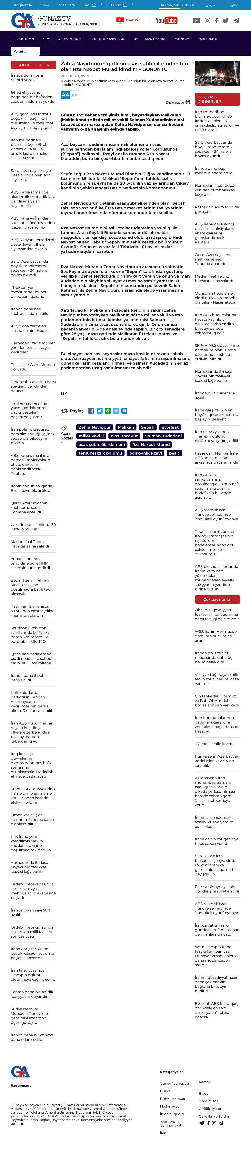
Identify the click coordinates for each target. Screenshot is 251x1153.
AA (65, 95)
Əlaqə (44, 5)
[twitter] (225, 20)
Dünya (45, 39)
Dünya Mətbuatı (173, 1099)
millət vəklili (91, 436)
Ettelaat (170, 427)
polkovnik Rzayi (145, 453)
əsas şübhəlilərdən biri (102, 444)
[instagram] (207, 20)
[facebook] (216, 20)
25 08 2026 (66, 5)
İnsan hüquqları (208, 39)
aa (75, 95)
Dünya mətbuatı (156, 39)
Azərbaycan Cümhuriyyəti (108, 39)
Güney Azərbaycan (70, 39)
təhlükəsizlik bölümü (100, 453)
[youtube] (166, 20)
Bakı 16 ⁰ (92, 5)
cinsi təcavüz (124, 436)
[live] (127, 20)
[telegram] (236, 20)
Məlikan (126, 427)
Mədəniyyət (182, 39)
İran (135, 39)
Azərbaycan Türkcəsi (177, 5)
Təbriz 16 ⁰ (121, 5)
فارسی (210, 5)
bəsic (174, 453)
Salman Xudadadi (163, 436)
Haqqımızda (22, 5)
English (233, 5)
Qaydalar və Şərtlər (214, 1116)
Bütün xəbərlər (24, 39)
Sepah (147, 427)
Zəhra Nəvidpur (95, 427)
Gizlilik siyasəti (210, 1109)
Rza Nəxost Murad (151, 444)
